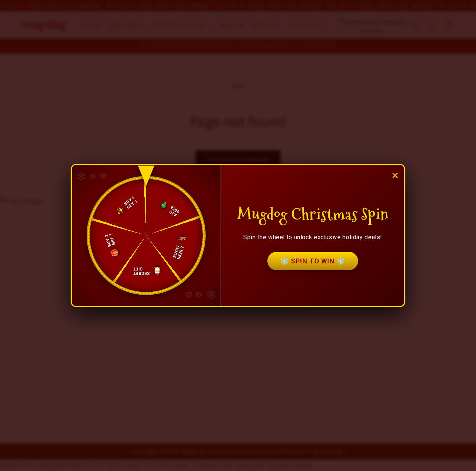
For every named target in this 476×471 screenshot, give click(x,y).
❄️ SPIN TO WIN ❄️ (312, 261)
